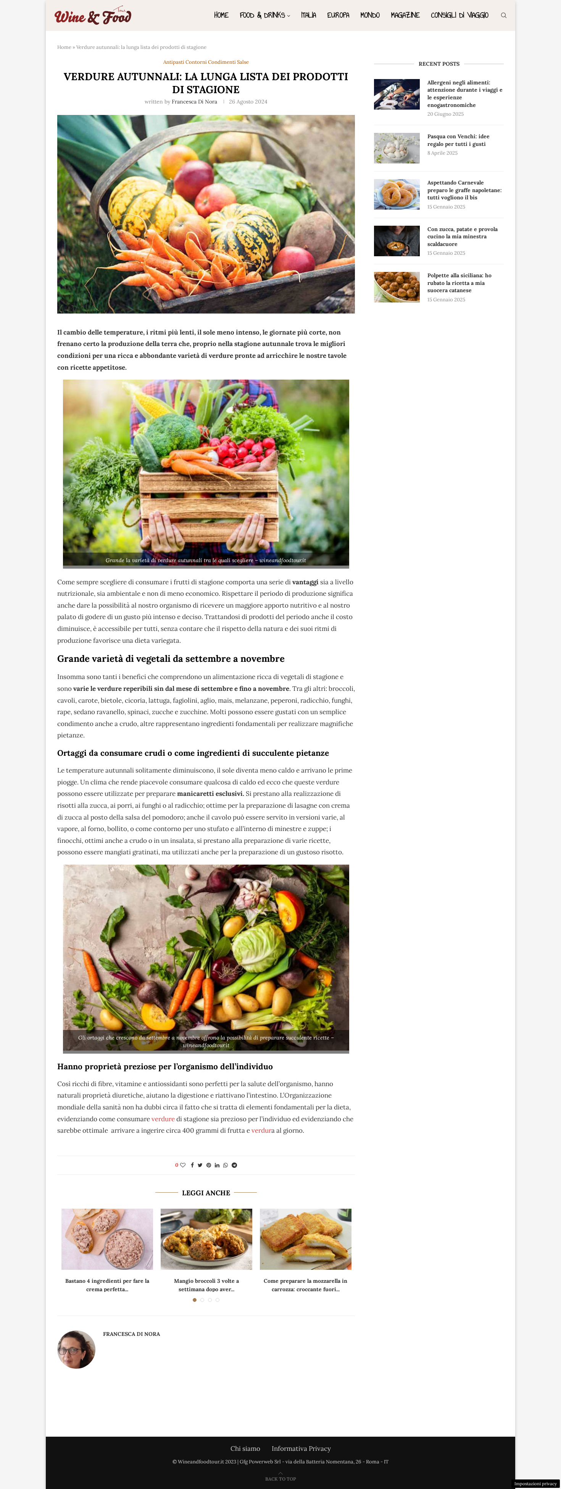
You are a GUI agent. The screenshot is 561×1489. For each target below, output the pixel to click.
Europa (338, 15)
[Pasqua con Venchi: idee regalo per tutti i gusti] (397, 148)
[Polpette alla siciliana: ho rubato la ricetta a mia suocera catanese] (397, 287)
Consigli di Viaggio (459, 15)
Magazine (405, 15)
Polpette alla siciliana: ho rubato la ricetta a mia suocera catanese (459, 283)
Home (221, 15)
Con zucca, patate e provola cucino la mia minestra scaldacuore (462, 236)
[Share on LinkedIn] (217, 1165)
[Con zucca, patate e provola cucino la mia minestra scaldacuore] (397, 241)
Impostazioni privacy (535, 1483)
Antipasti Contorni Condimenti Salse (206, 62)
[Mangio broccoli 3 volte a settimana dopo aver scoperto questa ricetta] (206, 1239)
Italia (308, 15)
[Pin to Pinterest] (208, 1165)
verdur (261, 1130)
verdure (162, 1119)
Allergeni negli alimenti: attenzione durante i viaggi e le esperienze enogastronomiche (465, 93)
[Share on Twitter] (200, 1165)
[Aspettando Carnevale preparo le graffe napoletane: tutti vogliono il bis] (397, 194)
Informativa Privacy (301, 1448)
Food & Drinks (262, 15)
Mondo (370, 15)
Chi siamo (245, 1448)
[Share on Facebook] (192, 1165)
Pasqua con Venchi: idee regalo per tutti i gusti (458, 140)
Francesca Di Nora (194, 101)
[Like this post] (182, 1165)
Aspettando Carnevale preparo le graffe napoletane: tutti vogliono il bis (464, 190)
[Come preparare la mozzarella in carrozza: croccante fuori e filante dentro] (305, 1239)
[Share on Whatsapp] (225, 1165)
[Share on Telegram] (234, 1165)
